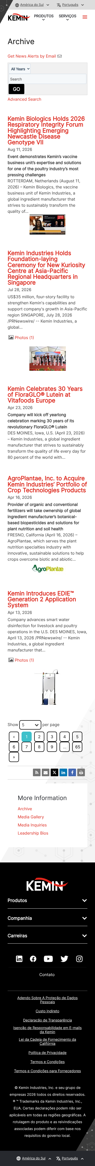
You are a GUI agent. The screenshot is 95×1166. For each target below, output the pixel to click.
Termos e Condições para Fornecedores (47, 1071)
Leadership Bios (33, 833)
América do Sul (32, 5)
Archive (25, 808)
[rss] (37, 772)
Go (16, 89)
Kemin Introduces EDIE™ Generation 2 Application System (42, 599)
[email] (45, 772)
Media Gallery (31, 816)
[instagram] (79, 959)
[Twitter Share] (54, 772)
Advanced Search (24, 99)
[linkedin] (19, 959)
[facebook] (33, 959)
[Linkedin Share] (63, 772)
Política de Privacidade (47, 1053)
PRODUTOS (43, 16)
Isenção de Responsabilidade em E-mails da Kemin (47, 1030)
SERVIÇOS (67, 16)
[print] (81, 772)
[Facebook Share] (72, 772)
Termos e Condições (47, 1062)
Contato (47, 974)
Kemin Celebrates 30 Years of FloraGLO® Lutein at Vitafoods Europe (45, 394)
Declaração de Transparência (47, 1020)
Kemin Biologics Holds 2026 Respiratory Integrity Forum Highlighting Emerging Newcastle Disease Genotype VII (46, 130)
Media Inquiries (32, 824)
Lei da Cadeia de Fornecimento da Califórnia (47, 1041)
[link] (47, 884)
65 (77, 746)
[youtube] (48, 959)
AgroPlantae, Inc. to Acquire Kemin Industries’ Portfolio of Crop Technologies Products (47, 484)
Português (70, 5)
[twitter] (64, 959)
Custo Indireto (47, 1011)
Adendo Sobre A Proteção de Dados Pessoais (47, 1000)
